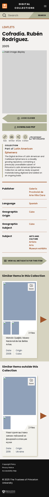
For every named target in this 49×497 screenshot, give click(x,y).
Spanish (33, 203)
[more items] (43, 319)
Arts (31, 245)
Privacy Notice (8, 467)
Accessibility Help (9, 471)
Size (5, 141)
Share (18, 141)
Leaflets (8, 27)
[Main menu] (45, 6)
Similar (12, 141)
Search (42, 15)
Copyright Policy (9, 464)
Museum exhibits (38, 248)
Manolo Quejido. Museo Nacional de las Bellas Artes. (17, 341)
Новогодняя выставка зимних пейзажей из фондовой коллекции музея (16, 437)
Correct (25, 141)
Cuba (31, 211)
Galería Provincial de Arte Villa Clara (37, 192)
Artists (32, 242)
